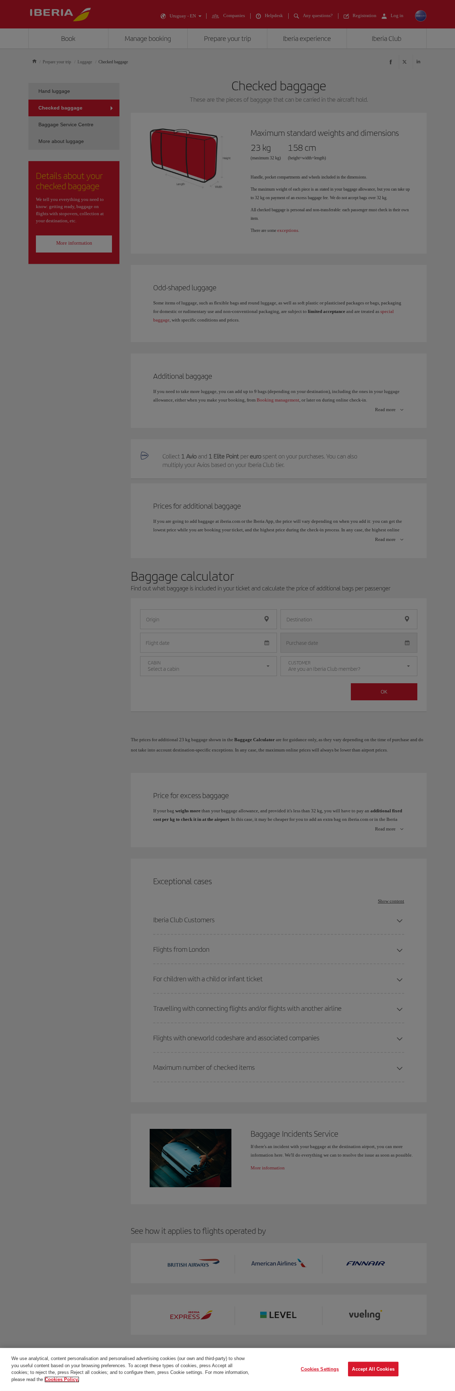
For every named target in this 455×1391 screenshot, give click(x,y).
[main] (227, 1369)
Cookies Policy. (62, 1379)
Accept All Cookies (373, 1368)
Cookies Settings (320, 1368)
